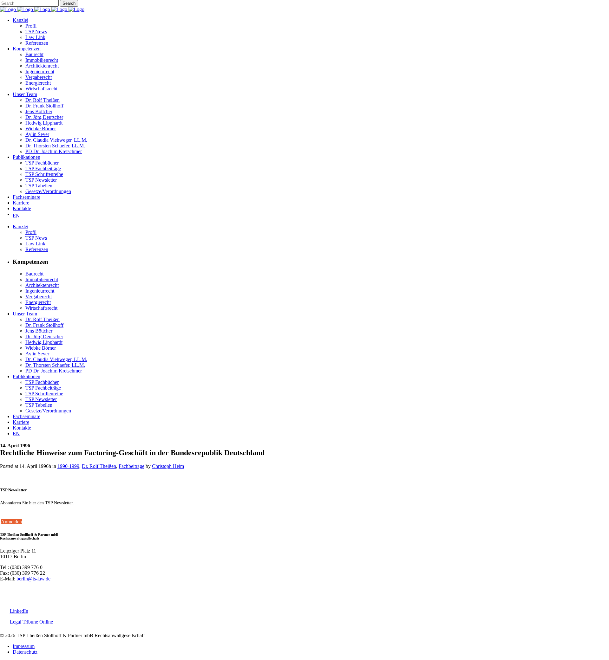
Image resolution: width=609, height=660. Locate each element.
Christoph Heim (168, 466)
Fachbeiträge (131, 466)
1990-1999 (68, 466)
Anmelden (11, 521)
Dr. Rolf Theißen (99, 466)
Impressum (24, 646)
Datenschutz (25, 652)
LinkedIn (19, 611)
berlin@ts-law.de (33, 578)
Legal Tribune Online (31, 621)
